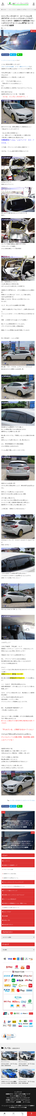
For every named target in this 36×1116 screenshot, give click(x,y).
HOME (4, 9)
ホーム (4, 1114)
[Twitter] (13, 54)
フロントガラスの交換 (7, 66)
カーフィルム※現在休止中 (10, 899)
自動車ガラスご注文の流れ (10, 873)
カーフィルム (12, 60)
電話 (22, 1114)
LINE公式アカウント (8, 924)
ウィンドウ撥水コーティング (10, 890)
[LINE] (19, 54)
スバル (4, 28)
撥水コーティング (24, 66)
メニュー (13, 1114)
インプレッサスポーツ (16, 800)
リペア (16, 66)
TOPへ (31, 1114)
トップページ (4, 60)
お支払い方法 (7, 920)
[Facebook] (5, 54)
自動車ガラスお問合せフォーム (11, 878)
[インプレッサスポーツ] (18, 122)
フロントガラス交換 (8, 869)
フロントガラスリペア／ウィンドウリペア (14, 882)
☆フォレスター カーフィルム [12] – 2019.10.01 (27, 1064)
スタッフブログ (7, 911)
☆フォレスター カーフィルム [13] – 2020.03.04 (9, 1064)
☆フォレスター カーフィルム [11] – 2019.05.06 (27, 1082)
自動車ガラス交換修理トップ (10, 865)
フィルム (32, 800)
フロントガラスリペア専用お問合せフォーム (14, 886)
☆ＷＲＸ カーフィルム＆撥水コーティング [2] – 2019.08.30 (9, 1082)
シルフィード (26, 800)
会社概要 (6, 916)
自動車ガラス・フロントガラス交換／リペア (18, 1094)
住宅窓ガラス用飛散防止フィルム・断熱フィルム (15, 903)
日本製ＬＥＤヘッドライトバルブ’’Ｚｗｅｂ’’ (14, 894)
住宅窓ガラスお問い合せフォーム (11, 907)
